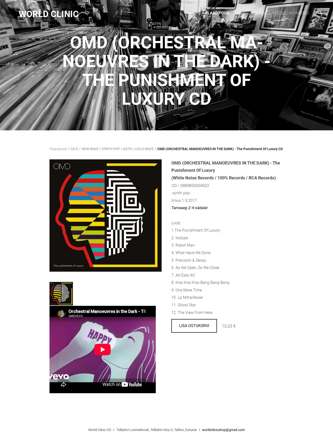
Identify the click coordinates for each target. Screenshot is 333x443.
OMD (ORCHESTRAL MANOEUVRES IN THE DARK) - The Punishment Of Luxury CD (220, 149)
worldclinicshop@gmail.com (223, 430)
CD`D (74, 149)
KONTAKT (260, 13)
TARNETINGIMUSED (291, 13)
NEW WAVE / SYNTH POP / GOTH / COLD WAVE (118, 149)
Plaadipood (217, 13)
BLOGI (240, 13)
